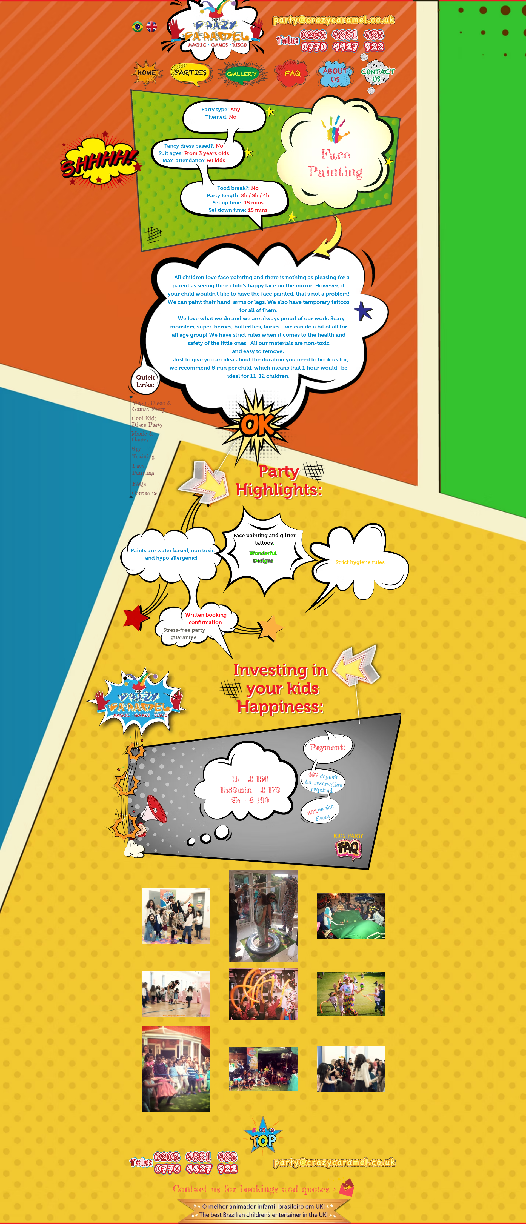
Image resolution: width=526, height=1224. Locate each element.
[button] (335, 154)
